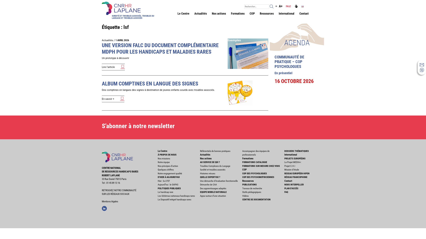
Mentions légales (110, 201)
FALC (288, 6)
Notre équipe (164, 162)
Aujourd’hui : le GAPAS (168, 184)
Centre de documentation (256, 199)
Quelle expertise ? (210, 177)
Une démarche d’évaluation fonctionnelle (219, 181)
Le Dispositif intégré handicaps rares (174, 199)
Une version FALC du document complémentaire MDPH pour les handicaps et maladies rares (160, 48)
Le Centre (183, 13)
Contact (304, 13)
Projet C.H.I (289, 166)
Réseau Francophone (295, 177)
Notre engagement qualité (170, 173)
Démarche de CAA (208, 184)
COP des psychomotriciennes (258, 177)
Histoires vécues (207, 173)
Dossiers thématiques (296, 151)
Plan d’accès (291, 188)
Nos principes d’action (168, 166)
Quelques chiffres (166, 169)
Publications (249, 184)
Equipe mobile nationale (213, 192)
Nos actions (219, 13)
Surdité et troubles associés (212, 169)
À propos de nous (167, 154)
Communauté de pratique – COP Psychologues (289, 62)
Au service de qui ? (210, 162)
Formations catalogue (254, 162)
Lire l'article (108, 67)
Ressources (267, 13)
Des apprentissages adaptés (213, 188)
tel (422, 70)
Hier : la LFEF (164, 181)
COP (252, 13)
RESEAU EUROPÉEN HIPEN (297, 173)
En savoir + (108, 98)
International (286, 13)
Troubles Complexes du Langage (215, 166)
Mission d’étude (291, 169)
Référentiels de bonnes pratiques (215, 151)
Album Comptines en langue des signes (150, 83)
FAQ (286, 192)
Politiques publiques (169, 188)
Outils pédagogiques (251, 192)
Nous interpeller (294, 184)
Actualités (200, 13)
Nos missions (164, 158)
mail (422, 65)
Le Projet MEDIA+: (292, 162)
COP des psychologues (254, 173)
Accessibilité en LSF (297, 6)
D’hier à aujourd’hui (169, 177)
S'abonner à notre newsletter (138, 126)
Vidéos (245, 196)
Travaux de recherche (252, 188)
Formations (238, 13)
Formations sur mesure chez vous (261, 166)
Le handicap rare (165, 192)
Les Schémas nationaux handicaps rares (176, 196)
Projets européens (295, 158)
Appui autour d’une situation (213, 196)
